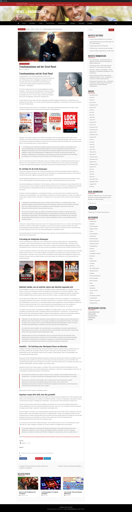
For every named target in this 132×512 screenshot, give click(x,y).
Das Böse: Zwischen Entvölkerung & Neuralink (69, 466)
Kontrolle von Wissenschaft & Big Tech (99, 78)
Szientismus (28, 453)
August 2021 (93, 166)
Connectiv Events (92, 315)
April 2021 (92, 176)
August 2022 (93, 137)
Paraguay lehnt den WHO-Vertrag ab (99, 45)
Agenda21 (92, 223)
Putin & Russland (94, 278)
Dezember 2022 (94, 127)
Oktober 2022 (93, 132)
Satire (91, 283)
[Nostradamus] (41, 282)
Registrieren (31, 4)
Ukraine (91, 293)
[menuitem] (1, 1)
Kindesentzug (93, 261)
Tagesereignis (91, 317)
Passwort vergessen (45, 4)
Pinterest (39, 458)
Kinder (40, 23)
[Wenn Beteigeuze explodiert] (57, 282)
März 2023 (92, 119)
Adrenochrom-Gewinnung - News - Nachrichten (101, 81)
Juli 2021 (92, 169)
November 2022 (94, 129)
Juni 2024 (92, 97)
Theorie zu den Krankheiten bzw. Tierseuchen (27, 492)
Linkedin (48, 458)
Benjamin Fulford (94, 228)
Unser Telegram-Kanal (93, 312)
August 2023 (93, 107)
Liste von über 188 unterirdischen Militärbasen (73, 492)
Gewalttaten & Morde (95, 253)
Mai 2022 (92, 144)
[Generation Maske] (40, 134)
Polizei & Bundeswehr (95, 275)
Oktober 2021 (93, 161)
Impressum (25, 4)
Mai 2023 (92, 115)
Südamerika (92, 288)
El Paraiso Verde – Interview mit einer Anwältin (101, 48)
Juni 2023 (92, 112)
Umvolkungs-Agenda (95, 295)
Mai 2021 (92, 174)
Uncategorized (93, 298)
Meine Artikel (75, 4)
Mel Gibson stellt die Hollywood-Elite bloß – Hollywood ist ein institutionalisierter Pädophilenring (101, 84)
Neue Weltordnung (24, 63)
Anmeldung (37, 4)
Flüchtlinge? (32, 23)
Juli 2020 (92, 186)
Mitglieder (53, 4)
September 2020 (94, 181)
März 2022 (92, 149)
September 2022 (94, 134)
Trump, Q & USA (94, 290)
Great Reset (23, 453)
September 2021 (94, 164)
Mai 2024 (92, 100)
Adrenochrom (93, 221)
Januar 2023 (93, 124)
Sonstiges (89, 23)
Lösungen (72, 23)
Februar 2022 (93, 152)
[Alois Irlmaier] (26, 282)
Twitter (32, 458)
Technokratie (34, 453)
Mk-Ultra (92, 266)
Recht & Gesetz (50, 23)
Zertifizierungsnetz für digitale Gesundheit (50, 492)
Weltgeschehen (62, 23)
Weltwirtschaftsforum (49, 453)
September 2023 (94, 105)
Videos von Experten (95, 300)
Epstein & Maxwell (94, 241)
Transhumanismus (41, 453)
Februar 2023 (93, 122)
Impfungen (92, 256)
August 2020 (93, 184)
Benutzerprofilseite (60, 4)
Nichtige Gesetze (94, 270)
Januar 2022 (93, 154)
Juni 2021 (92, 171)
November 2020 (94, 179)
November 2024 (94, 95)
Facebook (23, 458)
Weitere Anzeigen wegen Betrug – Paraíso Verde (102, 50)
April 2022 (92, 147)
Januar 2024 (93, 102)
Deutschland (93, 236)
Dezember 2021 (94, 157)
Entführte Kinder (94, 238)
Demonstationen (94, 233)
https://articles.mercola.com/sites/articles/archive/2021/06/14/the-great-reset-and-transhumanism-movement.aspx (51, 436)
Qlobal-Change (92, 314)
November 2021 (94, 159)
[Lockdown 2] (70, 134)
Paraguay (92, 273)
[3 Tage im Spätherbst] (72, 282)
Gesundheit (81, 23)
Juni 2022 (92, 142)
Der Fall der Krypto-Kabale (104, 67)
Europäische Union (94, 243)
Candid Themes (81, 509)
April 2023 (92, 117)
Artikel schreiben (68, 4)
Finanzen (92, 248)
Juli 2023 (92, 110)
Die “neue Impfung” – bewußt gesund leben (100, 59)
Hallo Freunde (19, 4)
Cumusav (90, 319)
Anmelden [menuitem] (5, 1)
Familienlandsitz (93, 246)
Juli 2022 (92, 139)
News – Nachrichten (31, 11)
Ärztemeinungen (94, 226)
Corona (24, 23)
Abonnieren (92, 207)
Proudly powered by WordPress (55, 509)
